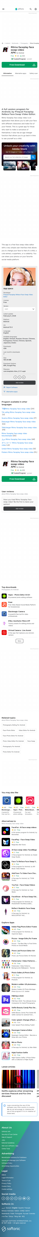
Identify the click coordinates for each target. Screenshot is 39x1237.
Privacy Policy (6, 1183)
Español (21, 1208)
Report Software (11, 387)
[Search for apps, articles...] (30, 9)
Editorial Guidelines (8, 1143)
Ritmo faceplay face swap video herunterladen (14, 434)
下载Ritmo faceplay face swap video (16, 409)
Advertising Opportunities (10, 1166)
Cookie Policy (6, 1186)
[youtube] (24, 1198)
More (19, 641)
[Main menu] (3, 9)
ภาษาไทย (5, 1216)
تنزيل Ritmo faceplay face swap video (16, 439)
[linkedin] (20, 1198)
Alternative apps (11, 391)
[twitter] (19, 377)
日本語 (22, 1210)
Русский (25, 1213)
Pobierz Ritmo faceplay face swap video (18, 452)
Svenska (32, 1213)
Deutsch (8, 1208)
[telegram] (28, 1198)
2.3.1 (6, 309)
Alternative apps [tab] (20, 73)
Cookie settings (7, 1189)
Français (27, 1208)
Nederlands (6, 1213)
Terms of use (6, 1180)
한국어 (27, 1210)
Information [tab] (7, 73)
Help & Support (7, 1137)
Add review (19, 382)
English (15, 1208)
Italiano (16, 1210)
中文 (23, 1216)
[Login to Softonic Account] (35, 9)
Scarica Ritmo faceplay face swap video (17, 418)
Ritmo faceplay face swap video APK (22, 50)
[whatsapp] (23, 377)
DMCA (4, 1175)
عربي (3, 1208)
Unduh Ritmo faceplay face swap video (17, 449)
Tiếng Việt (17, 1216)
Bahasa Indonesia (8, 1210)
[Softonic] (19, 9)
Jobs (3, 1140)
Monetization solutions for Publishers (14, 1157)
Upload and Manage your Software (13, 1160)
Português (18, 1213)
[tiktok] (11, 1198)
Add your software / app (10, 1145)
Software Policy (7, 1163)
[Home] (2, 43)
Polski (12, 1213)
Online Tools (6, 1148)
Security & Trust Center (9, 1134)
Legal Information (8, 1178)
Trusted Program (19, 59)
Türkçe (11, 1216)
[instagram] (7, 1198)
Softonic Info (6, 1131)
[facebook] (15, 377)
